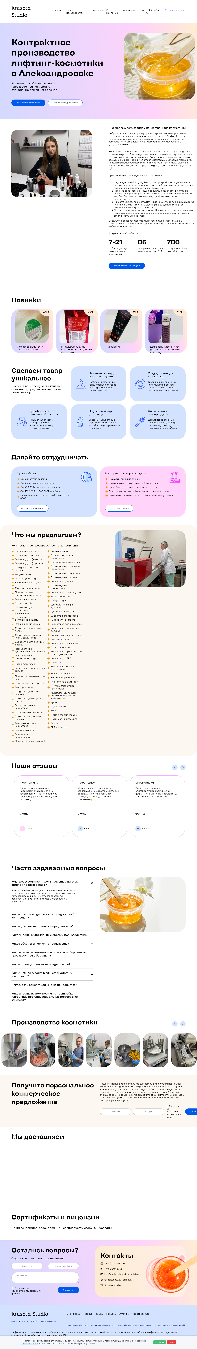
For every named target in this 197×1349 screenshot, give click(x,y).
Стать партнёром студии (126, 266)
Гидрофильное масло (63, 620)
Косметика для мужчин (29, 582)
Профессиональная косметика (62, 556)
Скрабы (55, 723)
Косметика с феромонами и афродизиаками (66, 653)
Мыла (54, 710)
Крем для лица (59, 551)
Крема (54, 702)
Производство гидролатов (59, 587)
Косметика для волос (63, 581)
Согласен (159, 1342)
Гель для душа (59, 600)
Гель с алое (57, 662)
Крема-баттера (25, 664)
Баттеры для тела (63, 677)
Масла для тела (60, 673)
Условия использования (114, 1325)
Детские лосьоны (25, 599)
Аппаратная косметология (23, 735)
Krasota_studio (112, 1285)
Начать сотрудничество (65, 103)
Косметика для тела (27, 555)
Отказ (171, 1342)
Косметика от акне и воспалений (64, 668)
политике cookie (29, 1343)
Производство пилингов (65, 573)
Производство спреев (64, 577)
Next (183, 767)
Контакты (128, 10)
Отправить (68, 1290)
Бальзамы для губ (25, 730)
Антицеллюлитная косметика (63, 687)
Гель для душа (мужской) (29, 563)
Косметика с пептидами (66, 592)
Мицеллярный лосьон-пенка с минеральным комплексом (64, 696)
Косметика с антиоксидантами (26, 618)
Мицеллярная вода (26, 578)
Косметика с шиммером (65, 682)
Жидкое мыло (23, 574)
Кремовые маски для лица (30, 683)
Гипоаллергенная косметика (25, 706)
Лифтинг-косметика (63, 647)
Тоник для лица (24, 687)
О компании (112, 11)
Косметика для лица (27, 551)
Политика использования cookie (171, 1325)
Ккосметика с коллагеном (30, 712)
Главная (59, 10)
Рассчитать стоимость (28, 103)
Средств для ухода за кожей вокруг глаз (28, 636)
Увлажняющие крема (27, 624)
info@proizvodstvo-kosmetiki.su (121, 1274)
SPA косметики (60, 727)
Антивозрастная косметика (26, 724)
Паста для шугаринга (64, 719)
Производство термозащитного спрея (29, 593)
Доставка (98, 10)
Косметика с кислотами (65, 643)
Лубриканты (59, 706)
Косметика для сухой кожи (66, 624)
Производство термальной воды (26, 657)
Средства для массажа (64, 616)
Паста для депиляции (64, 715)
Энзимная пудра (60, 639)
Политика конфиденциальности (141, 1325)
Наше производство (75, 11)
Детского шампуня (62, 611)
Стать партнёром (119, 508)
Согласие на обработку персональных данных (174, 1112)
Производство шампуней (30, 741)
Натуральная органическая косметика (30, 650)
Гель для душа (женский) (29, 559)
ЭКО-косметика (60, 596)
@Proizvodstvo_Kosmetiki (118, 1279)
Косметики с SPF (61, 658)
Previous (175, 767)
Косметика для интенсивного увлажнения (24, 610)
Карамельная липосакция (66, 635)
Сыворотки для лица (27, 588)
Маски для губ (23, 603)
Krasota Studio (21, 11)
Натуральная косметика (66, 562)
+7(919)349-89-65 (113, 1269)
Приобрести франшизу (32, 508)
